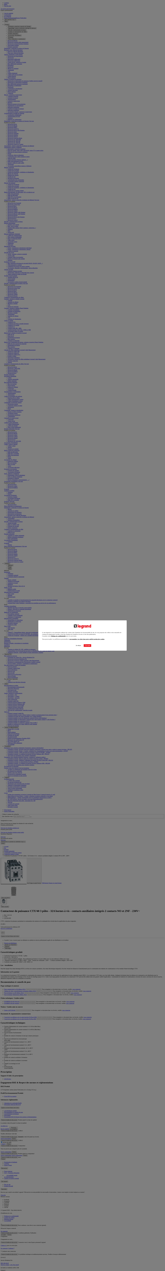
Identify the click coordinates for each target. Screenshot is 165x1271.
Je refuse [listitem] (78, 645)
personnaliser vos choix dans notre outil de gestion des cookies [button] (87, 639)
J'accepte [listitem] (87, 645)
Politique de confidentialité (58, 636)
